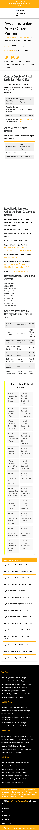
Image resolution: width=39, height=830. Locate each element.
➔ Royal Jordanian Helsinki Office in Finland (26, 477)
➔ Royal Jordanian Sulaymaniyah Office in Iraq (13, 437)
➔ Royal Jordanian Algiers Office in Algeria (25, 544)
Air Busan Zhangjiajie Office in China (13, 691)
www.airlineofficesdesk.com (18, 801)
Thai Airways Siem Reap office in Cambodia (15, 776)
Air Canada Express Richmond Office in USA (15, 694)
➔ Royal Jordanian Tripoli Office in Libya (13, 452)
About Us (5, 808)
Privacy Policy (7, 823)
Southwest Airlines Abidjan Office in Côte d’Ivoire (17, 739)
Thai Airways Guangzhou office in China (14, 772)
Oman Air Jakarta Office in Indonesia (13, 746)
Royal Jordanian (24, 38)
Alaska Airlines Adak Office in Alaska (12, 697)
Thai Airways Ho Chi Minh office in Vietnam (15, 763)
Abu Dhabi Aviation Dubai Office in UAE (14, 707)
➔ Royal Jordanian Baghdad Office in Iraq (25, 464)
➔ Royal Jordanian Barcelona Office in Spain (13, 532)
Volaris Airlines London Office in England (14, 723)
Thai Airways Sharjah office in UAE (12, 782)
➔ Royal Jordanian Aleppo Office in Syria (12, 504)
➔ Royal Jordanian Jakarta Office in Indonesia (26, 412)
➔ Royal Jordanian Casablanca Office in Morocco (12, 478)
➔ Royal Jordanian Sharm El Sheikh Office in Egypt (25, 399)
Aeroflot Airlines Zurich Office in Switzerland (15, 687)
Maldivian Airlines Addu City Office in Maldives (16, 749)
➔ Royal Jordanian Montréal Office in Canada (13, 424)
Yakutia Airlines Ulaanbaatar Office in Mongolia (16, 711)
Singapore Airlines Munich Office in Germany (15, 743)
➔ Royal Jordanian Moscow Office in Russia (26, 517)
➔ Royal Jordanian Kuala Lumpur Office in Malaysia (12, 518)
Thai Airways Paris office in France (12, 769)
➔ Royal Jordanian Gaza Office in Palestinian (26, 504)
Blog (4, 812)
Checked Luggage (10, 257)
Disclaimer (6, 819)
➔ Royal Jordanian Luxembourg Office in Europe (12, 546)
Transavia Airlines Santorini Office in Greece (15, 726)
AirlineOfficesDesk (10, 38)
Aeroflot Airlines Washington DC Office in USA (16, 684)
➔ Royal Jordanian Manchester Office (12, 412)
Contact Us (6, 816)
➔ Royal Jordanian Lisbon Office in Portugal (26, 452)
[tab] (36, 14)
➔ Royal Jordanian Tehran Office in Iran (25, 424)
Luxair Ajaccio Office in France (11, 752)
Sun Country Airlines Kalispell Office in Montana (16, 736)
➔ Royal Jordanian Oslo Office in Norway (13, 397)
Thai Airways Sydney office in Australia (14, 779)
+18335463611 (20, 2)
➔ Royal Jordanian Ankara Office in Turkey (12, 464)
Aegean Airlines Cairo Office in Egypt (13, 681)
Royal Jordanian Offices (20, 271)
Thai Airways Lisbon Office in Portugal (13, 678)
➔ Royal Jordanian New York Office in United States (13, 492)
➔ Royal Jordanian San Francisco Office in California (26, 438)
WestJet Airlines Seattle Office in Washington (16, 714)
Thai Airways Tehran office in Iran (12, 766)
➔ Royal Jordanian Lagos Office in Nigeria (26, 492)
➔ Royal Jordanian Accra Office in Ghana (26, 532)
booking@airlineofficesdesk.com (20, 4)
